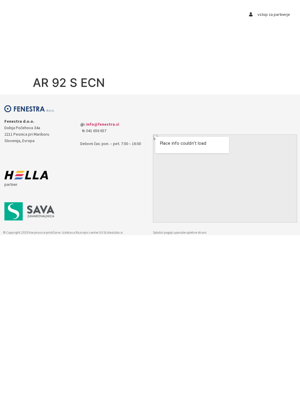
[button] (80, 13)
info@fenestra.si (102, 124)
